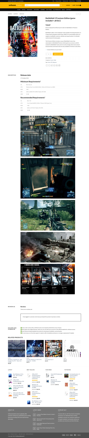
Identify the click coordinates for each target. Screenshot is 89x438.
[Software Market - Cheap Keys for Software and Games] (15, 5)
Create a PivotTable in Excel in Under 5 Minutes (46, 415)
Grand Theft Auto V (49, 359)
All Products (56, 9)
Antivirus (36, 9)
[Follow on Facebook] (76, 1)
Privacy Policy (58, 1)
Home (18, 9)
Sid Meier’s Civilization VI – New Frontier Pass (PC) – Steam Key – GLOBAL (15, 361)
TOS (53, 1)
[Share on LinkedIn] (59, 65)
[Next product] (77, 14)
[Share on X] (49, 65)
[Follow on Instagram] (77, 1)
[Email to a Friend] (54, 65)
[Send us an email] (80, 1)
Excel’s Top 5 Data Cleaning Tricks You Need (46, 428)
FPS (51, 62)
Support (68, 9)
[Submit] (61, 5)
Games (15, 14)
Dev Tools (49, 9)
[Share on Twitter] (52, 65)
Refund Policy (72, 1)
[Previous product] (80, 14)
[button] (68, 5)
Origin (21, 14)
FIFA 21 (65, 359)
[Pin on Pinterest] (57, 65)
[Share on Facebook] (47, 65)
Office (23, 9)
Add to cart (58, 54)
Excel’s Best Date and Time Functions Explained (45, 424)
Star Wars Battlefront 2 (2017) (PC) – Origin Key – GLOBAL (34, 360)
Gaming (43, 9)
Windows (29, 9)
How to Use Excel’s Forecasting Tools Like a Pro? (45, 419)
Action (49, 62)
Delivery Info (65, 1)
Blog (63, 9)
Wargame (55, 62)
